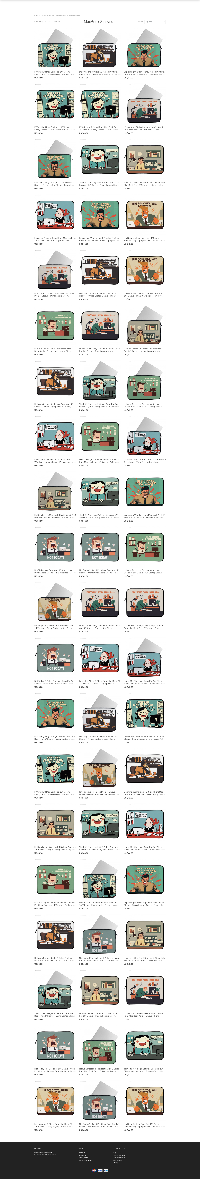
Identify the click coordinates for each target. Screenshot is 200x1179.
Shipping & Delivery (119, 1157)
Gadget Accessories (47, 15)
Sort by (140, 22)
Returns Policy (117, 1160)
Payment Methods (119, 1155)
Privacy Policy (83, 1157)
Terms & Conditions (85, 1160)
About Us (82, 1152)
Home (36, 15)
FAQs (114, 1152)
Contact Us (82, 1155)
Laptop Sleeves (61, 15)
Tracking (115, 1162)
